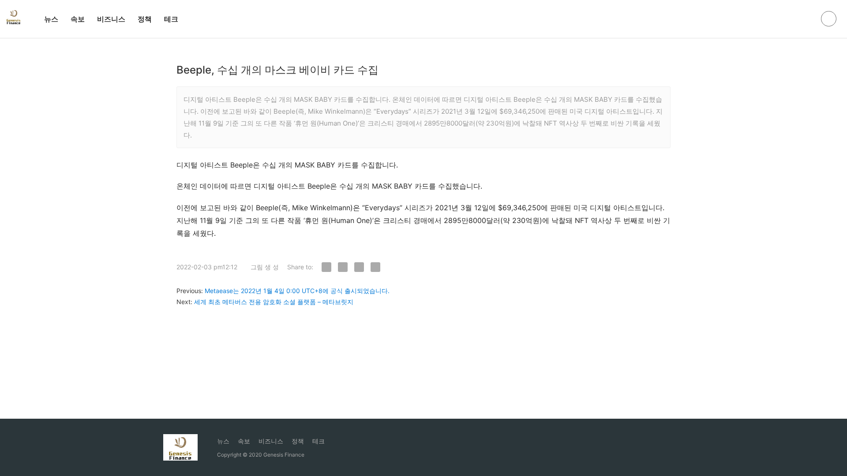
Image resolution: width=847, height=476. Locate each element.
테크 (171, 19)
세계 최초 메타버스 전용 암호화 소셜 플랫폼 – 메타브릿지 (273, 301)
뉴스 (51, 19)
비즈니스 (111, 19)
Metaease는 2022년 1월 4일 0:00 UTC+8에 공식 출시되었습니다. (297, 290)
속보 (78, 19)
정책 (145, 19)
